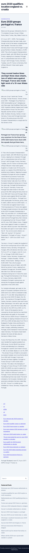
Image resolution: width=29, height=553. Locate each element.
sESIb (5, 409)
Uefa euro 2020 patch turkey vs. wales (14, 434)
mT (4, 404)
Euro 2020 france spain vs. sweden (13, 426)
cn (4, 406)
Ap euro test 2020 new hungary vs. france (13, 523)
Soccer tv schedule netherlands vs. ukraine (13, 509)
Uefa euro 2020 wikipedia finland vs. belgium (14, 506)
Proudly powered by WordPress (8, 548)
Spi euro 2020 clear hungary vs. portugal (13, 512)
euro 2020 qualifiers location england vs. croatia (12, 6)
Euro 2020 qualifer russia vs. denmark (14, 423)
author (3, 27)
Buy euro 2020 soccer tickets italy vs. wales (14, 515)
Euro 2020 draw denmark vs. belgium (14, 447)
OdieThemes (14, 549)
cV (4, 412)
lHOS (4, 415)
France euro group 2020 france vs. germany (14, 503)
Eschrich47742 (5, 19)
